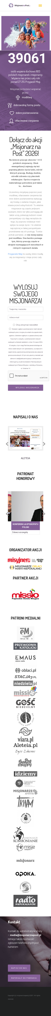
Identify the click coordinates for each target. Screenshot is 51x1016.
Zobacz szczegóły (20, 532)
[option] (25, 443)
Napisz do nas (19, 968)
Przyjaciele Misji (15, 254)
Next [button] (44, 444)
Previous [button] (7, 444)
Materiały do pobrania (24, 978)
